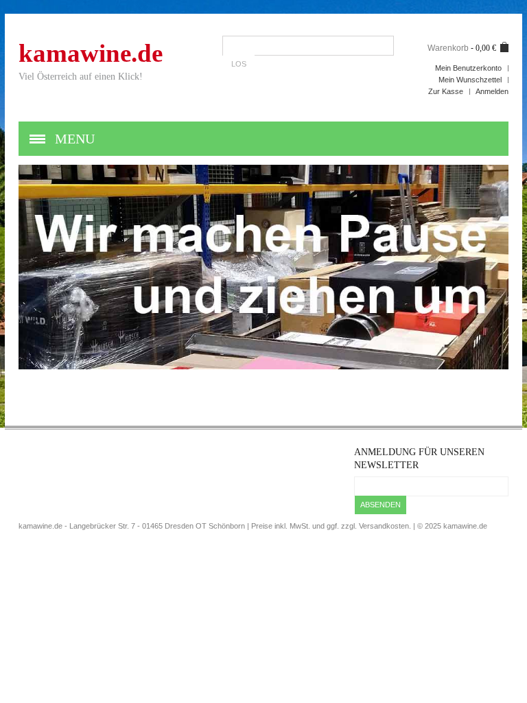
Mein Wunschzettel (470, 80)
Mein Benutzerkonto (468, 68)
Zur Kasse (445, 91)
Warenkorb (448, 48)
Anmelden (492, 91)
